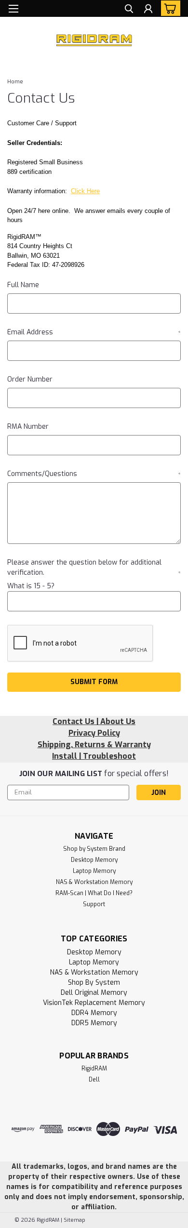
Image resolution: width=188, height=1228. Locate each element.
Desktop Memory (94, 860)
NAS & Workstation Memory (94, 882)
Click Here (85, 191)
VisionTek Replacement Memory (94, 1002)
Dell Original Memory (94, 992)
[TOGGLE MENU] (13, 8)
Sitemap (74, 1220)
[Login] (148, 10)
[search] (129, 10)
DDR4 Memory (94, 1012)
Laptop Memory (94, 871)
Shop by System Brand (94, 849)
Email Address (94, 332)
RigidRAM (94, 1068)
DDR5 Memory (94, 1023)
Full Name (23, 285)
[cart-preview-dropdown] (168, 8)
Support (94, 904)
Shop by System (94, 982)
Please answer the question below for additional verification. (94, 567)
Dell (94, 1079)
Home (15, 81)
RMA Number (28, 426)
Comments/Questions (94, 473)
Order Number (30, 379)
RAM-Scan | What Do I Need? (94, 893)
